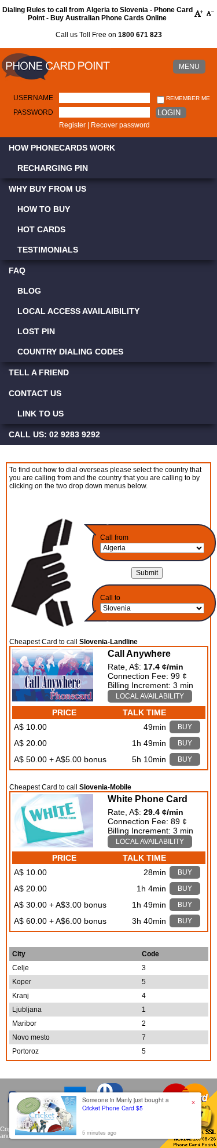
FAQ (17, 270)
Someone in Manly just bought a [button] (125, 1104)
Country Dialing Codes (70, 351)
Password (33, 112)
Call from (114, 537)
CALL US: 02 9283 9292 (54, 434)
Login (169, 112)
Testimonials (47, 249)
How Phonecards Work (62, 147)
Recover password (120, 125)
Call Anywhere (139, 654)
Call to (110, 598)
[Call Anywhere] (52, 698)
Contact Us (35, 393)
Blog (29, 290)
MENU (189, 67)
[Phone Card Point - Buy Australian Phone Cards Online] (55, 80)
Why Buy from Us (47, 188)
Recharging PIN (52, 168)
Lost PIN (36, 331)
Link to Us (40, 413)
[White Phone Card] (52, 844)
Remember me (187, 98)
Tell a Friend (39, 372)
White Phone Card (147, 799)
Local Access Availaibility (78, 311)
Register (72, 125)
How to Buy (43, 209)
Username (33, 98)
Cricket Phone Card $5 (112, 1108)
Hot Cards (41, 229)
